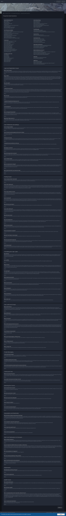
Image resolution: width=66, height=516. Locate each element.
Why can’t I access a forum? (8, 46)
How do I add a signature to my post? (9, 42)
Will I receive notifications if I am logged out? (40, 52)
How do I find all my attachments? (38, 58)
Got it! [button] (61, 514)
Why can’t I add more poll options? (9, 44)
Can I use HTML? (6, 55)
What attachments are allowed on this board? (40, 57)
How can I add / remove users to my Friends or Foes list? (41, 35)
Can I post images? (6, 57)
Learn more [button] (29, 514)
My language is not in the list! (8, 34)
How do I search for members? (38, 41)
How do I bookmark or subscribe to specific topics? (41, 46)
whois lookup (6, 494)
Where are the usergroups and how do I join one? (40, 23)
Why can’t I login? (6, 24)
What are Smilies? (6, 56)
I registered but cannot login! (8, 23)
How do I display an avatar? (8, 36)
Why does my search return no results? (39, 39)
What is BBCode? (6, 54)
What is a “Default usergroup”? (38, 26)
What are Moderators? (37, 21)
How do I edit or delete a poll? (8, 45)
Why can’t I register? (7, 22)
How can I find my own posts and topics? (39, 42)
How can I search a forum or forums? (39, 38)
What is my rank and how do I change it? (9, 37)
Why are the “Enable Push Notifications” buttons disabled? (42, 53)
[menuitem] (2, 1)
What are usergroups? (37, 22)
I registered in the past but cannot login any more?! (11, 25)
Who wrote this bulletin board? (38, 61)
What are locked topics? (7, 60)
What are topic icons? (7, 61)
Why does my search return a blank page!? (39, 40)
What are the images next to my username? (10, 35)
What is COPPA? (6, 21)
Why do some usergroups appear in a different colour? (41, 25)
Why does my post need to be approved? (10, 50)
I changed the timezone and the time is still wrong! (11, 33)
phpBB (35, 149)
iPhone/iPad (50, 447)
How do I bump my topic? (7, 51)
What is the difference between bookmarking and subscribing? (42, 45)
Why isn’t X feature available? (38, 62)
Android (54, 447)
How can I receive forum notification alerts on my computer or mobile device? (44, 51)
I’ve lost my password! (7, 26)
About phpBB (6, 483)
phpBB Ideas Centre (42, 488)
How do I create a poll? (7, 43)
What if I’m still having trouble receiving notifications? (41, 54)
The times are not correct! (7, 32)
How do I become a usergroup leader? (39, 24)
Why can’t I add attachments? (8, 47)
